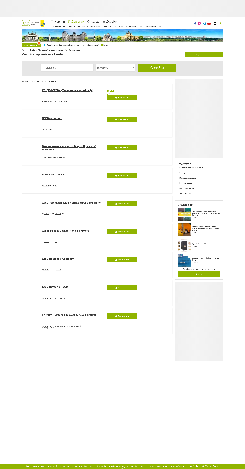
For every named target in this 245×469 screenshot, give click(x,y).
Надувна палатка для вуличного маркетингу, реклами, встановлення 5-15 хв (205, 228)
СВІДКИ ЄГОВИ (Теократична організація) (67, 90)
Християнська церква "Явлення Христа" (66, 230)
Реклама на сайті (59, 26)
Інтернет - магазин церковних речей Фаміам (69, 315)
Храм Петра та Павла (55, 286)
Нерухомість (82, 26)
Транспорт (107, 26)
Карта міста (95, 26)
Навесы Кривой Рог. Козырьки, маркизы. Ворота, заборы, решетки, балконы (206, 213)
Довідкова (118, 26)
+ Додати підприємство (204, 55)
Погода (72, 26)
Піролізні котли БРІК (199, 244)
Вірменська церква (53, 174)
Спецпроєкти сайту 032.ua (150, 26)
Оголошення (131, 26)
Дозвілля (112, 21)
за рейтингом (37, 81)
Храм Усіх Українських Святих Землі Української (71, 202)
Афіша (95, 21)
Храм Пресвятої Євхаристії (58, 258)
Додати (199, 274)
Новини (59, 21)
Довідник (77, 21)
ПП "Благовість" (52, 118)
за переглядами (51, 81)
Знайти (158, 67)
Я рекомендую (123, 97)
